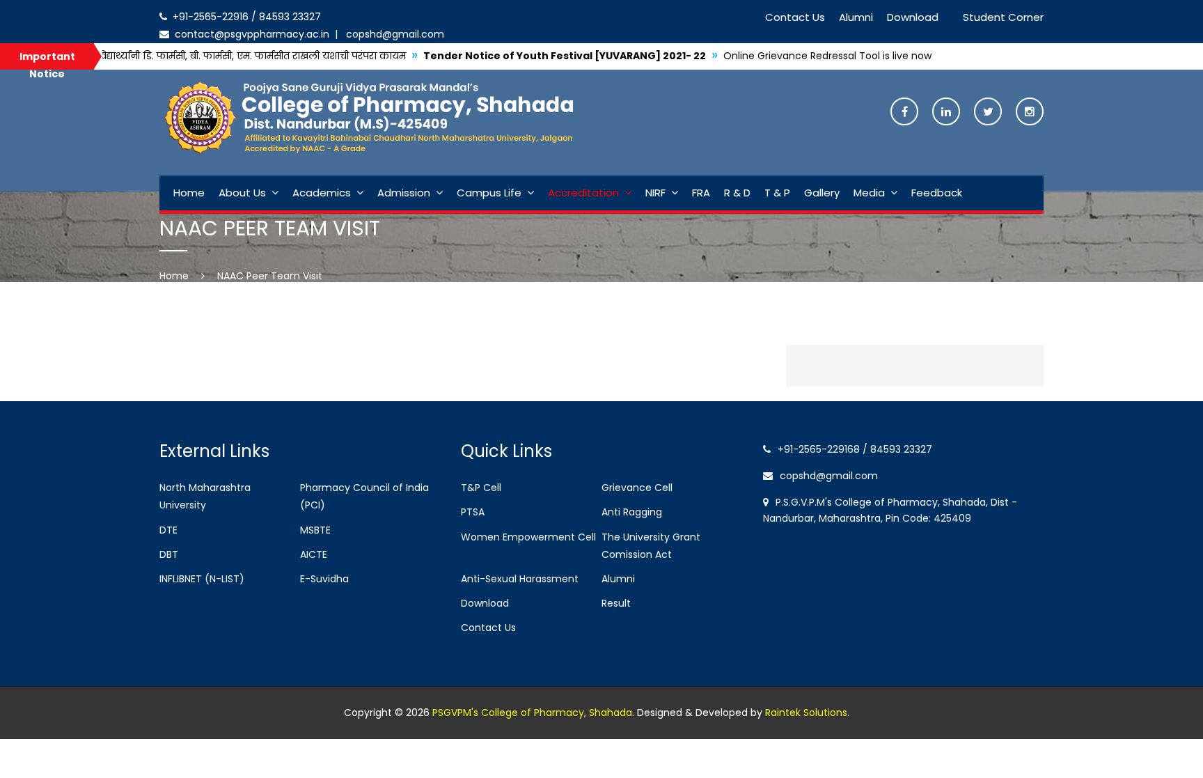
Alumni (856, 17)
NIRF (655, 192)
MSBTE (315, 530)
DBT (168, 554)
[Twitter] (988, 112)
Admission (403, 192)
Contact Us (795, 17)
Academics (321, 192)
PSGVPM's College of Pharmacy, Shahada (532, 712)
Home (189, 192)
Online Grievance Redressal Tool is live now (777, 56)
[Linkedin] (946, 112)
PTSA (473, 512)
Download (912, 17)
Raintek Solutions (806, 712)
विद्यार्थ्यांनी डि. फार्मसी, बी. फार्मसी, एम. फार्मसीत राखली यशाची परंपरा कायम (201, 56)
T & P (777, 192)
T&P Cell (481, 488)
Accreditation (583, 192)
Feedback (936, 192)
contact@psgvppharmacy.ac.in (250, 34)
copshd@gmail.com (392, 34)
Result (616, 603)
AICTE (313, 554)
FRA (701, 192)
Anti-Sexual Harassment (520, 579)
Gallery (822, 192)
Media (869, 192)
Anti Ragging (632, 512)
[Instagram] (1030, 112)
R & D (737, 192)
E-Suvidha (324, 579)
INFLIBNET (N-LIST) (201, 579)
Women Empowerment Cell (528, 537)
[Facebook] (904, 112)
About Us (242, 192)
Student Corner (1003, 17)
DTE (168, 530)
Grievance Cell (637, 488)
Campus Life (489, 192)
